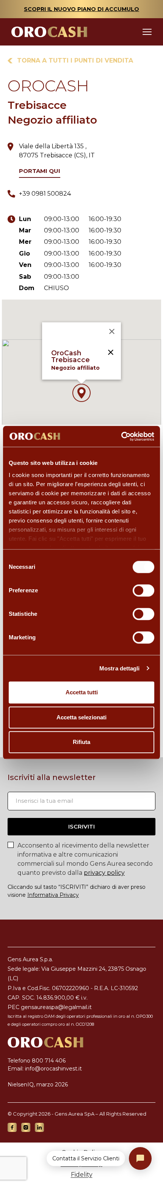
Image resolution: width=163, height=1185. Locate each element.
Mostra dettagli (119, 668)
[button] (81, 393)
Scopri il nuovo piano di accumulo (81, 9)
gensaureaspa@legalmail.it (56, 1007)
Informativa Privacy (53, 894)
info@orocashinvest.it (53, 1068)
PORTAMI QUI (39, 171)
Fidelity (81, 1174)
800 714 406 (49, 1060)
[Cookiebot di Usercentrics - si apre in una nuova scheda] (121, 436)
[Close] (112, 331)
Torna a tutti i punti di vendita (75, 60)
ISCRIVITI (81, 826)
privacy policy (104, 872)
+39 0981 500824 (45, 193)
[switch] (143, 590)
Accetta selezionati (81, 717)
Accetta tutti (82, 692)
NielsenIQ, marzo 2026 (38, 1084)
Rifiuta (81, 742)
